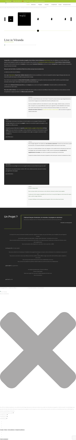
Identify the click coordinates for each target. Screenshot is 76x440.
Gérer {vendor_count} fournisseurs (9, 425)
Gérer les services (5, 423)
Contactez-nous (72, 288)
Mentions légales (47, 288)
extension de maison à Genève (34, 109)
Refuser (5, 429)
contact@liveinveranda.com (39, 1)
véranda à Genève (36, 155)
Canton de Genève (66, 62)
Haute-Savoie (47, 60)
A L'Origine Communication (22, 288)
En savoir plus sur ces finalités (8, 427)
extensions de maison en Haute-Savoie (46, 62)
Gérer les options (5, 421)
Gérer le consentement (4, 439)
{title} (3, 432)
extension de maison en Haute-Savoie (50, 109)
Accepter (1, 429)
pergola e (34, 128)
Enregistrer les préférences (20, 429)
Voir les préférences (11, 429)
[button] (38, 350)
